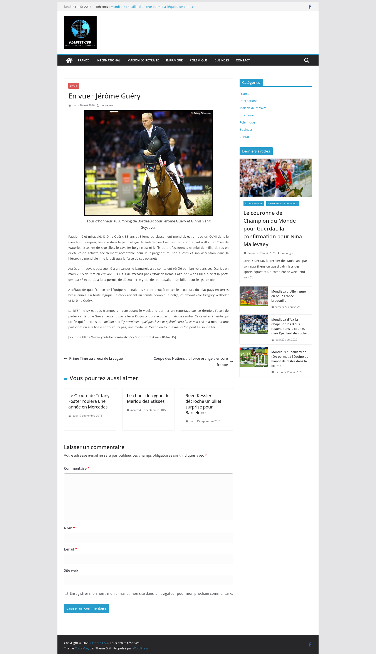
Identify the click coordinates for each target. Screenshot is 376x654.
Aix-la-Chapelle (253, 203)
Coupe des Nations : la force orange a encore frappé (191, 361)
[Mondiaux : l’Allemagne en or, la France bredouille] (254, 299)
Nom (69, 528)
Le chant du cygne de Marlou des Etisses (148, 398)
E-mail (70, 549)
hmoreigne (106, 105)
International (108, 60)
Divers (73, 85)
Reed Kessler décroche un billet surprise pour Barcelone (203, 404)
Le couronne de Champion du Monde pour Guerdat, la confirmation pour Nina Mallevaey (272, 228)
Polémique (199, 60)
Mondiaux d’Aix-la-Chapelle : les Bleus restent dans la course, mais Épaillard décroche (289, 326)
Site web (71, 570)
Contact (243, 60)
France (83, 60)
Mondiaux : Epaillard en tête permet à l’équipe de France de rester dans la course (289, 359)
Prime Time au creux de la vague (96, 358)
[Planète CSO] (69, 60)
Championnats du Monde (283, 203)
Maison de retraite (143, 60)
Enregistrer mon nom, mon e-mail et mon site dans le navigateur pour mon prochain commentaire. (151, 593)
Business (222, 60)
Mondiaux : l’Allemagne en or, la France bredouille (288, 296)
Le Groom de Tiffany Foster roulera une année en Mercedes (88, 401)
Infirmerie (174, 60)
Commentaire (76, 468)
